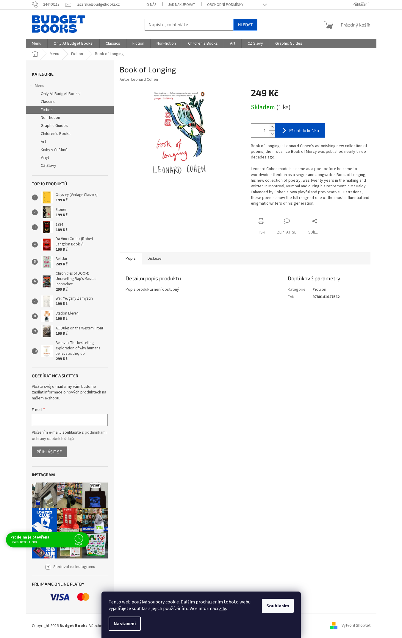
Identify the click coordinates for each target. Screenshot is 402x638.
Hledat (245, 24)
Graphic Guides (54, 126)
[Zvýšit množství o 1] (272, 127)
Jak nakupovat (181, 4)
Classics (48, 102)
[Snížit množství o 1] (272, 133)
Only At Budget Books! (61, 94)
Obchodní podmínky (225, 4)
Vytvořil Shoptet (356, 626)
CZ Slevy (48, 166)
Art (43, 142)
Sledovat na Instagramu (74, 567)
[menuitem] (36, 43)
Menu (39, 86)
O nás (151, 4)
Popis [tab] (131, 259)
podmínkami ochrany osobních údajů (69, 435)
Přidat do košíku (304, 130)
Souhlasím (277, 606)
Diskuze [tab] (155, 259)
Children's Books (56, 134)
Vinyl (45, 158)
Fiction (47, 110)
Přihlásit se (49, 451)
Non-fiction (50, 118)
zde (222, 608)
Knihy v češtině (54, 150)
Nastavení (125, 623)
